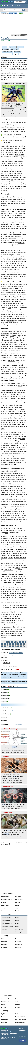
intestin (3, 344)
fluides (12, 335)
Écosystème (4, 1019)
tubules (10, 441)
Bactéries (4, 944)
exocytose (10, 623)
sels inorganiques (17, 549)
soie (12, 179)
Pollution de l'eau (19, 1022)
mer (17, 140)
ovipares (16, 116)
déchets (15, 342)
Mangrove (4, 1022)
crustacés (11, 140)
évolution (13, 284)
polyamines (4, 547)
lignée (15, 267)
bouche (22, 363)
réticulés (17, 567)
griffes (20, 386)
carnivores (21, 131)
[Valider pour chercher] (26, 2)
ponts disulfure (8, 570)
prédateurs (14, 131)
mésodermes (5, 333)
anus (13, 449)
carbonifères (5, 290)
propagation (10, 161)
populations (23, 157)
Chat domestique (6, 999)
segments (13, 69)
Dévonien (19, 186)
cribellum (22, 228)
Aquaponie (5, 929)
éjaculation (15, 497)
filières (24, 177)
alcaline (11, 560)
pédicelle (19, 77)
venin (12, 563)
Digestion (18, 947)
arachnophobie (5, 698)
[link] (7, 1)
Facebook (23, 1040)
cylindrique (4, 79)
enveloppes (4, 490)
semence (3, 497)
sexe (12, 517)
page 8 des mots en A (21, 681)
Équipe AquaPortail (22, 1029)
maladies (20, 161)
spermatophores (17, 488)
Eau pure (17, 902)
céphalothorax (22, 69)
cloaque (5, 447)
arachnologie (5, 695)
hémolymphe (5, 340)
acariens (3, 203)
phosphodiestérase (20, 557)
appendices (7, 363)
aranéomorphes (8, 250)
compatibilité (14, 511)
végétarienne (12, 129)
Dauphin (17, 908)
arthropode (17, 60)
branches (9, 458)
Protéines (4, 947)
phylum (19, 203)
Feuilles (17, 920)
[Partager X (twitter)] (24, 35)
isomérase (4, 557)
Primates (3, 1007)
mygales (18, 103)
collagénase (11, 555)
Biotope (3, 1016)
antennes (3, 73)
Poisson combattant (6, 899)
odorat (14, 522)
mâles (17, 424)
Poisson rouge (5, 896)
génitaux (18, 479)
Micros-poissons (5, 905)
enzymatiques (5, 602)
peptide (18, 555)
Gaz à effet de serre (20, 1019)
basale (24, 267)
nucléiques (8, 545)
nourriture (14, 367)
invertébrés (14, 585)
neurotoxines (5, 616)
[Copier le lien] (20, 35)
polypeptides (5, 591)
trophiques (10, 320)
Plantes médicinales (7, 926)
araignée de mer (6, 142)
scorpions (13, 201)
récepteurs (10, 587)
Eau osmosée (18, 899)
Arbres (17, 923)
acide (14, 436)
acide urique (21, 436)
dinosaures (4, 190)
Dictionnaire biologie (7, 6)
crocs (8, 394)
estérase (10, 557)
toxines (17, 545)
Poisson (3, 902)
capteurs (8, 420)
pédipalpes (18, 376)
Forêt (16, 1014)
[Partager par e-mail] (18, 35)
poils (11, 105)
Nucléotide (18, 941)
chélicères (10, 66)
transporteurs (19, 587)
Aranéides (4, 720)
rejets (25, 451)
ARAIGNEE (7, 681)
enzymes (9, 353)
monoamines (5, 549)
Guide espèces (21, 6)
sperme (3, 429)
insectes (3, 75)
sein (17, 378)
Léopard (17, 1004)
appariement (9, 513)
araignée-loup (5, 714)
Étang (3, 908)
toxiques (12, 396)
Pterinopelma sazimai (7, 108)
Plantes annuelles (6, 917)
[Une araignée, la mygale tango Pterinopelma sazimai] (14, 93)
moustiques (10, 165)
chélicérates (11, 361)
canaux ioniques (16, 614)
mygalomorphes (8, 232)
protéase (14, 553)
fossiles (8, 182)
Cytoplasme (18, 944)
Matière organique (20, 1016)
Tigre (16, 1001)
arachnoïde (4, 692)
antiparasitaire (19, 154)
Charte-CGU (23, 1036)
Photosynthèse (19, 929)
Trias (9, 307)
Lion (16, 999)
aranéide (24, 60)
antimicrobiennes (6, 600)
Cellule (3, 938)
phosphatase (5, 560)
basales (3, 422)
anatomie (9, 135)
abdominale (13, 177)
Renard (3, 1004)
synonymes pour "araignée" (16, 652)
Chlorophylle (18, 932)
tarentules (21, 242)
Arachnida (11, 62)
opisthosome (7, 71)
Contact (12, 1037)
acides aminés (15, 547)
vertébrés (4, 585)
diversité (3, 255)
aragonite (4, 701)
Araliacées (4, 717)
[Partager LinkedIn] (26, 35)
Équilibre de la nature (7, 1014)
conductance (5, 618)
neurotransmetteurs (7, 625)
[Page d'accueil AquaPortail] (7, 2)
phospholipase (22, 553)
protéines (4, 551)
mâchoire (11, 371)
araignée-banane (6, 711)
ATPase (4, 555)
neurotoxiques (14, 602)
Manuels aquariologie (13, 1032)
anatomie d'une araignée (19, 137)
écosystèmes (5, 314)
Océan (3, 911)
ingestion (21, 357)
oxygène (19, 340)
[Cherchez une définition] (23, 10)
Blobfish (17, 911)
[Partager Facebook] (22, 35)
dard (6, 532)
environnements (17, 462)
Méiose (17, 938)
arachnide (4, 689)
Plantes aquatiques (7, 923)
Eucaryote (4, 941)
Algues (17, 926)
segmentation (5, 177)
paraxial (7, 236)
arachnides (21, 62)
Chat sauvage (5, 1001)
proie (14, 416)
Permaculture (5, 932)
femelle (11, 114)
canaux (3, 589)
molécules (23, 538)
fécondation (19, 473)
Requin (17, 905)
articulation (4, 234)
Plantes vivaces (6, 920)
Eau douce (18, 896)
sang (25, 443)
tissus (2, 342)
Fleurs (17, 917)
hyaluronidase (19, 560)
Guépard (17, 1007)
